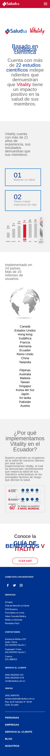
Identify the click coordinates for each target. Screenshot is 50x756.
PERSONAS (12, 717)
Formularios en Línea (14, 612)
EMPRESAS (12, 724)
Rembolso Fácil (12, 623)
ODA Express (11, 609)
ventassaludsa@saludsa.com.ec (20, 698)
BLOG (8, 738)
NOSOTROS (12, 746)
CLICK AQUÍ (25, 561)
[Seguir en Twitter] (14, 585)
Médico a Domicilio (13, 620)
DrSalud (8, 602)
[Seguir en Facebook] (8, 585)
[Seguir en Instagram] (21, 585)
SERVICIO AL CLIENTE (18, 731)
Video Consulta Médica (15, 616)
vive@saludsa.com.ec (15, 681)
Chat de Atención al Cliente (17, 605)
